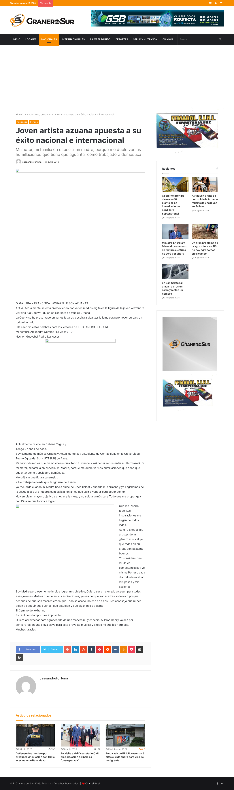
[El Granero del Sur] (42, 20)
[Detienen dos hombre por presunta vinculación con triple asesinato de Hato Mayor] (35, 735)
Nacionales (49, 39)
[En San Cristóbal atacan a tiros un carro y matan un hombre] (175, 271)
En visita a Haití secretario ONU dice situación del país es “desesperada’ (80, 757)
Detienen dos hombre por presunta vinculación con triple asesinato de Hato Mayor (35, 757)
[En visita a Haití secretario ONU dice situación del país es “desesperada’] (80, 735)
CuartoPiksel (92, 783)
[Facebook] (217, 783)
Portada (34, 122)
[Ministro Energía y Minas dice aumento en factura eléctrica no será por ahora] (175, 231)
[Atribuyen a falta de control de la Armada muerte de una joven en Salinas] (205, 184)
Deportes (122, 39)
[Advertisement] (117, 75)
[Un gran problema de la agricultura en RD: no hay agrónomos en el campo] (205, 231)
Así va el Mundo (100, 39)
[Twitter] (222, 783)
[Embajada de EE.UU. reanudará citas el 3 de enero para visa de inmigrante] (125, 735)
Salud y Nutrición (145, 39)
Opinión (168, 39)
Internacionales (73, 39)
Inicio (16, 39)
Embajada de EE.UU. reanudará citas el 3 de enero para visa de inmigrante (125, 757)
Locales (30, 39)
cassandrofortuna (31, 161)
